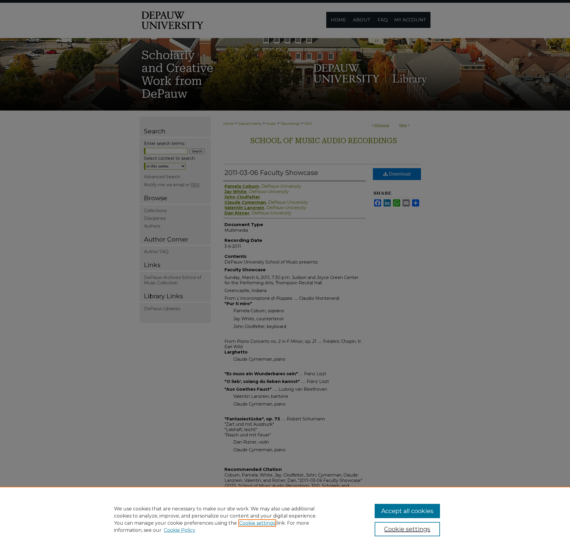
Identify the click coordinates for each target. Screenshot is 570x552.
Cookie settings (257, 523)
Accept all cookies (407, 511)
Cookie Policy (179, 530)
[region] (285, 519)
